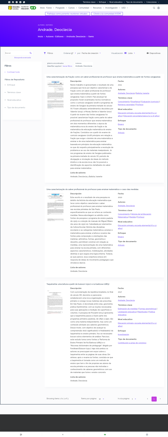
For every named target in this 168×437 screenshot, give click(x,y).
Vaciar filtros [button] (67, 66)
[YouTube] (20, 2)
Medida (132, 217)
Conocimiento (124, 102)
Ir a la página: (124, 398)
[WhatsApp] (24, 2)
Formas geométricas (147, 309)
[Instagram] (17, 2)
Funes (49, 8)
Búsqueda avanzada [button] (22, 58)
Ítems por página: (89, 398)
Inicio (42, 8)
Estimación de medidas (127, 309)
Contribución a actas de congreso (132, 343)
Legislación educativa (127, 312)
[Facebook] (13, 2)
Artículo (121, 133)
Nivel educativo (115, 2)
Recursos (97, 8)
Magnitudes (142, 312)
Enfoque (102, 2)
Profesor (139, 104)
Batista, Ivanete (142, 93)
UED (123, 8)
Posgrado (60, 8)
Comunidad (83, 8)
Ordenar (67, 53)
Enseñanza (135, 102)
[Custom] (21, 434)
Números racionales (126, 104)
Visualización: (117, 53)
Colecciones (151, 2)
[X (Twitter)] (9, 2)
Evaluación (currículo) (150, 102)
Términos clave (89, 2)
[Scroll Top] (147, 434)
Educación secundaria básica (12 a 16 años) (142, 116)
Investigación (111, 8)
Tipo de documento (134, 2)
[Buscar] (154, 8)
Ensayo (121, 124)
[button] (147, 398)
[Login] (158, 8)
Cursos (71, 8)
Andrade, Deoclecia (126, 93)
